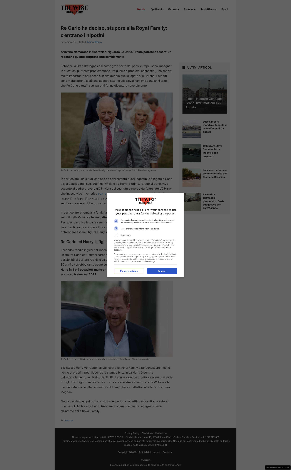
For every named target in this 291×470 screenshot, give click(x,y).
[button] (145, 235)
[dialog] (145, 235)
